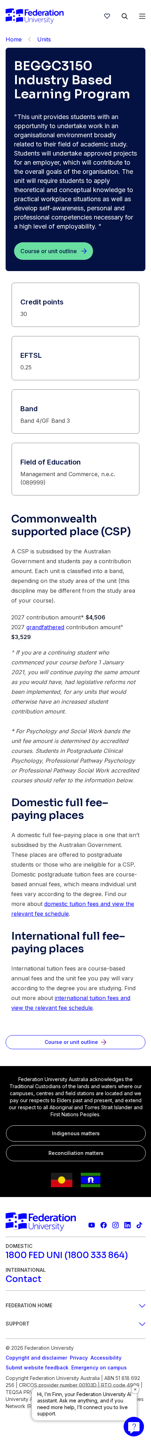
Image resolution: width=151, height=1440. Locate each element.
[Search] (125, 16)
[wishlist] (107, 16)
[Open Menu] (142, 16)
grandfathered (45, 627)
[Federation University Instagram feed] (116, 1225)
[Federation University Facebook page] (104, 1225)
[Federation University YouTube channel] (92, 1225)
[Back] (29, 39)
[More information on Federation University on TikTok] (139, 1225)
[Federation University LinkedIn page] (127, 1225)
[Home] (35, 16)
